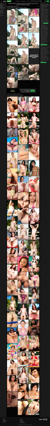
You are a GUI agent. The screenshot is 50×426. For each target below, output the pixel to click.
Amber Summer (47, 15)
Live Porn (28, 1)
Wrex (46, 39)
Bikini (14, 7)
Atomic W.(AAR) (42, 37)
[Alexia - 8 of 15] (12, 48)
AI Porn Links (9, 3)
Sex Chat (37, 3)
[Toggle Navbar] (1, 1)
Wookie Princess (43, 20)
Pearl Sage (42, 4)
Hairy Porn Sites (19, 3)
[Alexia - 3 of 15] (34, 24)
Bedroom (45, 53)
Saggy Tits (42, 61)
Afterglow (46, 37)
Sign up (48, 1)
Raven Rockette (43, 10)
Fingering (45, 57)
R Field (46, 42)
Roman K (42, 29)
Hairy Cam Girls (24, 3)
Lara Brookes (45, 18)
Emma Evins (46, 10)
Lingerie (45, 52)
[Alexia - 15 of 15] (34, 76)
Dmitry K (42, 34)
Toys (47, 57)
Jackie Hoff (42, 13)
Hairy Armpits (45, 48)
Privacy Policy (21, 420)
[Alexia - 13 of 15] (34, 68)
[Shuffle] (37, 6)
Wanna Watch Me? (23, 4)
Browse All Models (46, 23)
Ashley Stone (44, 38)
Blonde (48, 52)
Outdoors (42, 57)
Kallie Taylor (46, 19)
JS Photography (42, 28)
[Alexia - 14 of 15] (12, 80)
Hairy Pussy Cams (14, 3)
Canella (42, 23)
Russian (11, 7)
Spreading (42, 48)
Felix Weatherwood (43, 5)
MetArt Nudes (18, 4)
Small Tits (25, 7)
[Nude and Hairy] (7, 1)
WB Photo (42, 33)
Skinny (22, 7)
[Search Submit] (41, 1)
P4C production (42, 42)
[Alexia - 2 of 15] (23, 16)
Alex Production (43, 39)
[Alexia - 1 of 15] (12, 16)
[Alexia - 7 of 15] (34, 40)
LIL (44, 33)
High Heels (42, 52)
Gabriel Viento (42, 43)
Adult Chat (33, 3)
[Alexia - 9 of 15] (23, 56)
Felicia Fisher (42, 9)
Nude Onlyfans (23, 1)
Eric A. (41, 38)
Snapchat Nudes (18, 1)
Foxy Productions (46, 29)
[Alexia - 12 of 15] (23, 72)
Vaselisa (8, 7)
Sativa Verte (42, 19)
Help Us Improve (5, 420)
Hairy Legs (44, 58)
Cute (47, 53)
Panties (20, 7)
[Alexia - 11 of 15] (12, 68)
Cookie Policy (21, 421)
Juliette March (46, 9)
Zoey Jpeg (47, 5)
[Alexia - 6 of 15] (23, 40)
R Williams (46, 28)
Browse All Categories (43, 62)
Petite (41, 58)
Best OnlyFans (27, 4)
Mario (46, 33)
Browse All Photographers (44, 44)
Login (45, 1)
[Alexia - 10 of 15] (12, 60)
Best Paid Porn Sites (29, 3)
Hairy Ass (48, 58)
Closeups (17, 7)
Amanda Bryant (46, 13)
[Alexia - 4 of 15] (12, 32)
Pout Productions (46, 34)
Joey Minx (42, 18)
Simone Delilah (46, 4)
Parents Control (4, 421)
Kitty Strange (47, 20)
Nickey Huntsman (43, 14)
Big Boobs (42, 53)
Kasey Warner (42, 15)
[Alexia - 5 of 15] (23, 28)
